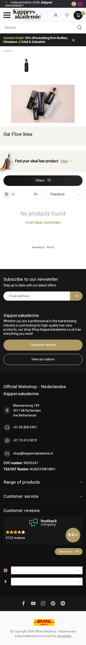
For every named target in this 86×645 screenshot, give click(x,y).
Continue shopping (43, 223)
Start (64, 161)
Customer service (43, 345)
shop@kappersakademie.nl (33, 453)
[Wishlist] (66, 15)
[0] (78, 15)
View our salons (43, 359)
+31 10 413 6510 (25, 440)
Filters (40, 180)
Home (7, 50)
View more (65, 551)
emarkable (64, 636)
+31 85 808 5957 (25, 427)
